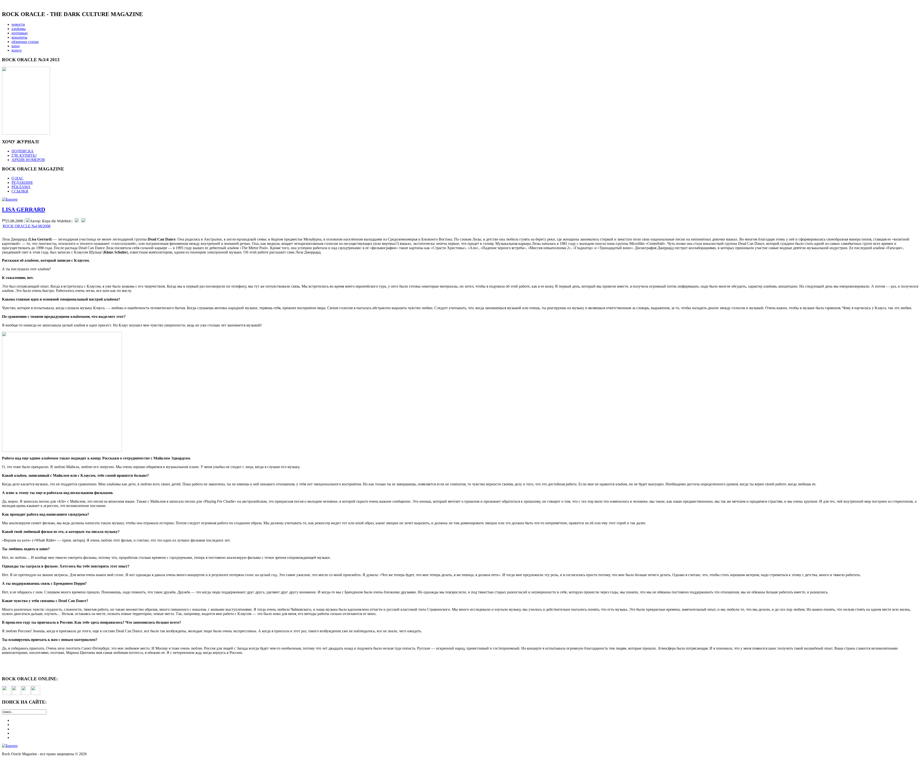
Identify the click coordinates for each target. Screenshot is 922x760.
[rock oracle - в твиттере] (26, 694)
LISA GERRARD (23, 209)
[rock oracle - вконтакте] (7, 694)
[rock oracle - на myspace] (16, 694)
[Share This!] (76, 221)
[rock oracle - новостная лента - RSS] (35, 694)
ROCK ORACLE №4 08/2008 (26, 226)
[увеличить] (26, 133)
